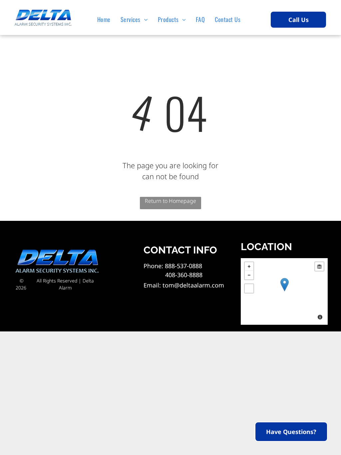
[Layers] (319, 266)
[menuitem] (105, 19)
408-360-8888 (173, 275)
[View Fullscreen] (249, 288)
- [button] (249, 275)
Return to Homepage (170, 201)
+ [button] (249, 266)
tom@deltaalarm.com (193, 285)
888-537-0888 (183, 266)
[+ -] (284, 291)
